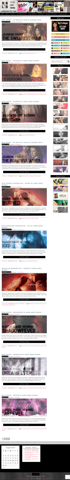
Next (7, 439)
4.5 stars (24, 428)
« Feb (3, 467)
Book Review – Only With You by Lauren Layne (31, 455)
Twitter (55, 45)
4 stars (23, 388)
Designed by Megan (25, 478)
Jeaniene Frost (33, 53)
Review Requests (60, 34)
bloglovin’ (56, 50)
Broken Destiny (25, 53)
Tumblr (64, 48)
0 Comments (19, 22)
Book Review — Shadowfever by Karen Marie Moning (21, 312)
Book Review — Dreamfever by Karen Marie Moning (21, 354)
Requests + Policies (51, 14)
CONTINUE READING (24, 49)
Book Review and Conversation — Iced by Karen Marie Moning (22, 226)
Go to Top (35, 474)
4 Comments (17, 103)
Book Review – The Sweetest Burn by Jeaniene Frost (22, 20)
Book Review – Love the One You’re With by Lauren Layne (31, 450)
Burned (24, 218)
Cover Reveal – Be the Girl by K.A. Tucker (31, 459)
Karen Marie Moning (29, 94)
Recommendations (22, 14)
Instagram (56, 48)
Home (2, 14)
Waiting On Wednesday (19, 303)
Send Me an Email (60, 40)
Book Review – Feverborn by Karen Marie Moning (20, 101)
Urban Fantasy (43, 94)
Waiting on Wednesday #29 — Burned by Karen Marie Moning (21, 269)
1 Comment (16, 397)
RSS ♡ (64, 53)
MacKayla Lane (11, 305)
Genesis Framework (47, 478)
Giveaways (41, 14)
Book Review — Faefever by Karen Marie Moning (20, 395)
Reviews (12, 14)
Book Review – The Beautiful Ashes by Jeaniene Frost (22, 142)
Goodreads (65, 45)
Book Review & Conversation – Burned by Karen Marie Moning (22, 184)
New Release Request (60, 37)
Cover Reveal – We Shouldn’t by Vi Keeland (31, 457)
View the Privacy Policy (36, 477)
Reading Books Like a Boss (8, 6)
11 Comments (20, 272)
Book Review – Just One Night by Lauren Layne (32, 452)
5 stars (23, 345)
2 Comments (18, 144)
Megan (13, 22)
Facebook (65, 42)
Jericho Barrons (39, 303)
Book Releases (32, 14)
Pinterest (65, 50)
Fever (23, 94)
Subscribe (56, 42)
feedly (55, 53)
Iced (26, 261)
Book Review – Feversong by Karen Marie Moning (20, 61)
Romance (37, 94)
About (7, 14)
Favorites (28, 345)
